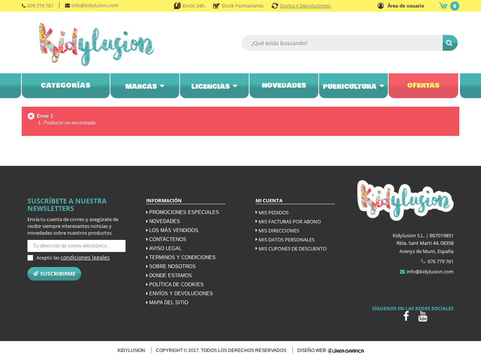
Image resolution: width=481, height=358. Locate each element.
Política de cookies (176, 284)
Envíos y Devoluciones (181, 293)
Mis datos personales (287, 239)
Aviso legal (165, 248)
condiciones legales (85, 257)
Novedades (164, 221)
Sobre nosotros (172, 266)
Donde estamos (170, 275)
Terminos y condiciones (182, 257)
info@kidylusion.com (94, 5)
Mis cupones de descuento (293, 248)
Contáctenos (167, 239)
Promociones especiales (184, 212)
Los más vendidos (173, 230)
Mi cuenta (269, 200)
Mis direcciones (279, 230)
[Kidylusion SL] (107, 44)
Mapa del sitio (168, 302)
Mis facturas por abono (290, 221)
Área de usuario (405, 6)
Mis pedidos (274, 212)
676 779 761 (40, 5)
